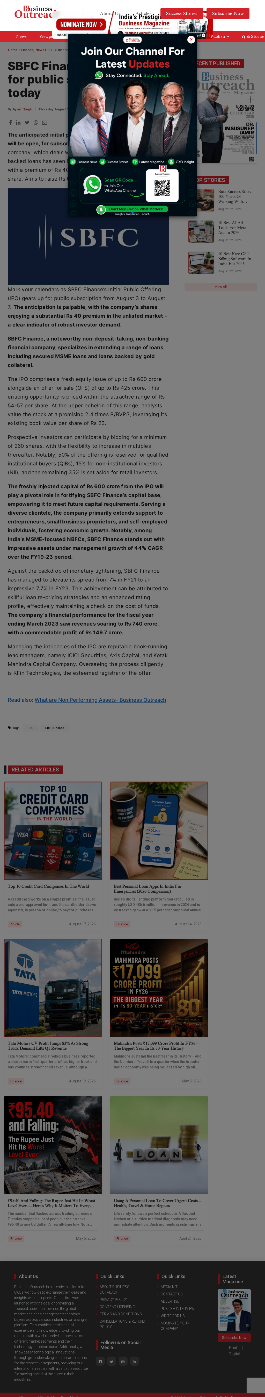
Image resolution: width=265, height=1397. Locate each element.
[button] (132, 213)
